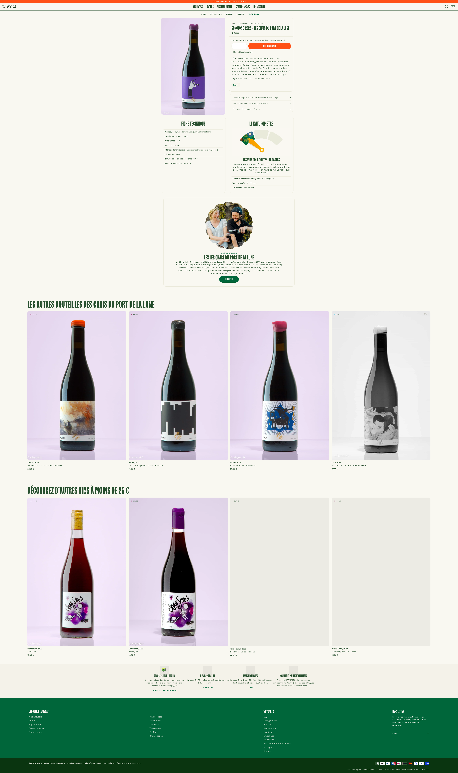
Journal (267, 724)
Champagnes (156, 736)
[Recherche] (446, 6)
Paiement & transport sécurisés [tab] (247, 109)
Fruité (235, 85)
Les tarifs (250, 688)
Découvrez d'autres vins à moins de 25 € (78, 491)
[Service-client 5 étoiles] (164, 670)
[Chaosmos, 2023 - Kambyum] (76, 572)
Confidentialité (369, 769)
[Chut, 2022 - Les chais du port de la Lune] (381, 385)
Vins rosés (154, 724)
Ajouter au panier (269, 46)
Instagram (268, 747)
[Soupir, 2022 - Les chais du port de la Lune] (76, 385)
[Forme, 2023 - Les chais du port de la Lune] (178, 385)
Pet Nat (153, 732)
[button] (34, 389)
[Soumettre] (428, 733)
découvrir (229, 279)
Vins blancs (155, 720)
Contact (267, 751)
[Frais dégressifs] (250, 670)
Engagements (259, 7)
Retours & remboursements (277, 743)
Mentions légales (354, 769)
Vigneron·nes (35, 724)
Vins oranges (155, 717)
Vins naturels (35, 717)
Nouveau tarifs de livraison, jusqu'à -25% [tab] (250, 103)
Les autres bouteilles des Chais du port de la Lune (90, 305)
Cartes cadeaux (243, 7)
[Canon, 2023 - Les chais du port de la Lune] (279, 385)
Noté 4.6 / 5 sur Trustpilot (165, 690)
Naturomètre (269, 728)
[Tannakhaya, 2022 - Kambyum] (279, 572)
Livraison (268, 732)
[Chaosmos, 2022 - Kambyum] (178, 572)
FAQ (265, 717)
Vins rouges (155, 728)
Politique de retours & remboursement (412, 769)
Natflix (210, 7)
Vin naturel (198, 7)
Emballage (268, 736)
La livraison (207, 688)
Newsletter (268, 740)
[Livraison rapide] (207, 670)
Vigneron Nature (224, 7)
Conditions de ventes (386, 769)
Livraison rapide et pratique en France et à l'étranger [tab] (255, 97)
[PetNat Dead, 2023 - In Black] (381, 572)
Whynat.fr (38, 763)
